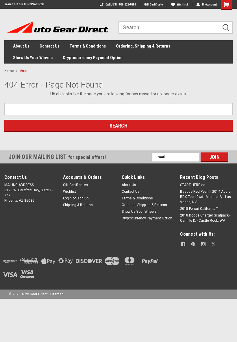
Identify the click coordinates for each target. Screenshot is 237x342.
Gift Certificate (153, 4)
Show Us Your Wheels (33, 57)
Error (23, 71)
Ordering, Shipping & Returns (143, 46)
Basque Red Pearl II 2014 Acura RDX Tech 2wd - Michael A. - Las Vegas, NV (205, 197)
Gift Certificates (75, 185)
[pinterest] (193, 244)
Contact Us (50, 46)
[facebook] (183, 244)
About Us (21, 46)
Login (67, 198)
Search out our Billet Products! (24, 4)
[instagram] (203, 244)
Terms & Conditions (88, 46)
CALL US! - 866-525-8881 (120, 4)
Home (9, 71)
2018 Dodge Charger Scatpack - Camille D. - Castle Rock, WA (205, 218)
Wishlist (182, 4)
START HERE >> (192, 185)
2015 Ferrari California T (199, 209)
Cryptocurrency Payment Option (93, 57)
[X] (213, 244)
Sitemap (56, 294)
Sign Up (82, 198)
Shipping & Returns (78, 205)
